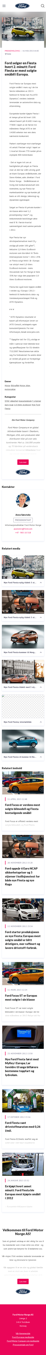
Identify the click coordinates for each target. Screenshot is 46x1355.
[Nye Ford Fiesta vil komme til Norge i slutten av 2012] (23, 741)
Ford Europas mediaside (23, 1337)
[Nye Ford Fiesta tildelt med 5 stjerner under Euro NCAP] (23, 671)
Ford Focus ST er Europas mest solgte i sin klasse (21, 997)
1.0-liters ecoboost (22, 404)
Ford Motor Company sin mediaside (23, 1341)
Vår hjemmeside (23, 1333)
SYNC (7, 401)
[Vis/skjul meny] (4, 6)
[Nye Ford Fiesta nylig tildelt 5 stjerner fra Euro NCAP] (23, 602)
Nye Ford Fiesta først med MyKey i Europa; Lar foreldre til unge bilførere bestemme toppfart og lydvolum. (22, 1067)
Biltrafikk (15, 385)
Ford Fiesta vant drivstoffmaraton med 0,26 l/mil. (22, 1126)
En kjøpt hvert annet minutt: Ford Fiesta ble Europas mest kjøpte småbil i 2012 (22, 1192)
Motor (7, 385)
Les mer (23, 462)
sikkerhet (14, 401)
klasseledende (25, 401)
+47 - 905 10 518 (23, 532)
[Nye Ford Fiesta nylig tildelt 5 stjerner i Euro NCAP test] (23, 567)
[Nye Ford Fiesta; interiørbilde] (23, 706)
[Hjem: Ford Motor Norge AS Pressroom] (22, 5)
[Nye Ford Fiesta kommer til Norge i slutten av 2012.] (23, 636)
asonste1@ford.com (23, 528)
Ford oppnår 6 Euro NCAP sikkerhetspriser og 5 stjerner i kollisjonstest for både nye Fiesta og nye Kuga (22, 876)
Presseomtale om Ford (23, 1344)
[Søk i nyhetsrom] (43, 6)
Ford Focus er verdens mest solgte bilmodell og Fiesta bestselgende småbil (22, 808)
